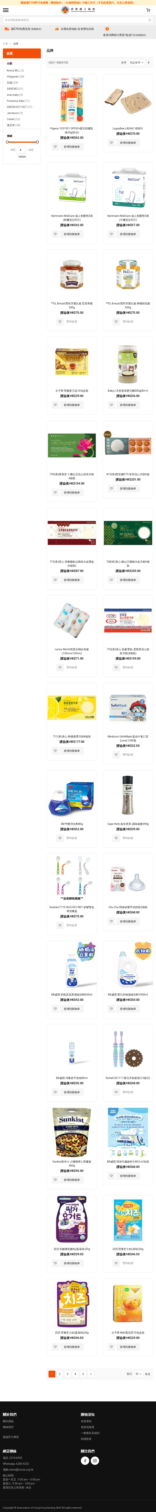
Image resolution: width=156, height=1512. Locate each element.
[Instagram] (95, 1461)
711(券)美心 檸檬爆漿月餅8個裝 (72, 736)
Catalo (13, 119)
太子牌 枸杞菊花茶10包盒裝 (127, 1332)
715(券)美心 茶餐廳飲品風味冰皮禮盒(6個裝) (72, 563)
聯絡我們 (8, 1427)
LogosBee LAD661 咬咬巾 (128, 128)
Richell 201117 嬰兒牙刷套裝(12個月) (128, 1078)
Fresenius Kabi (18, 101)
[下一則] (91, 1374)
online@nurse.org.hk (21, 1469)
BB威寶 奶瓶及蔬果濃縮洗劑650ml (71, 994)
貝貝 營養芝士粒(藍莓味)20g (72, 1332)
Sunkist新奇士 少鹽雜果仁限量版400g (72, 1163)
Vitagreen (15, 77)
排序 (124, 62)
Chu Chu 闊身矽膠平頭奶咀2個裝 (128, 907)
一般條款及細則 (90, 1432)
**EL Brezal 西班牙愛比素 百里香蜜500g (72, 305)
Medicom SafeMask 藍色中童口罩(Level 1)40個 (128, 738)
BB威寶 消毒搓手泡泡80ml (72, 1078)
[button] (55, 146)
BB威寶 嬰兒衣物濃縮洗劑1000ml (128, 994)
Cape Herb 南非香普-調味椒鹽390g (128, 823)
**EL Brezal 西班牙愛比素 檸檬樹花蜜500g (128, 305)
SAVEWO (15, 89)
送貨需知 (86, 1421)
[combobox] (78, 20)
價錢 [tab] (9, 136)
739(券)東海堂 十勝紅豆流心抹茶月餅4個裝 (72, 476)
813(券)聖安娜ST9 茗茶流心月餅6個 (128, 474)
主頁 (5, 43)
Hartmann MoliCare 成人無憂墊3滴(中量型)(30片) (128, 217)
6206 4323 (22, 1463)
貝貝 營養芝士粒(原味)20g (127, 1249)
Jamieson (15, 113)
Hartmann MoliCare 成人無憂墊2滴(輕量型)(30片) (72, 217)
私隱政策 (86, 1438)
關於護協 (8, 1421)
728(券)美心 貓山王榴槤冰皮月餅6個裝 (128, 563)
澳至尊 (13, 126)
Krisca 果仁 (15, 71)
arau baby (15, 95)
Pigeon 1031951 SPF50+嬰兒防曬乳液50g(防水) (71, 130)
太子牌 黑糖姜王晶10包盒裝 (71, 390)
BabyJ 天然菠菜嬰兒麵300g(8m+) (128, 390)
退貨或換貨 (87, 1427)
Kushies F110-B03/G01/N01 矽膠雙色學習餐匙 (72, 909)
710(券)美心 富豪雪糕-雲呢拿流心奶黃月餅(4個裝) (128, 651)
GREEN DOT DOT (19, 107)
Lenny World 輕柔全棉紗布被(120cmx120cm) (72, 651)
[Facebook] (85, 1461)
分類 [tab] (9, 63)
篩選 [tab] (10, 53)
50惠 (12, 83)
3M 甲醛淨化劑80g (72, 823)
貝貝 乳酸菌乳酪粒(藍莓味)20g (72, 1249)
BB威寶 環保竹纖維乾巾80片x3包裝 (128, 1161)
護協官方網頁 (11, 1436)
